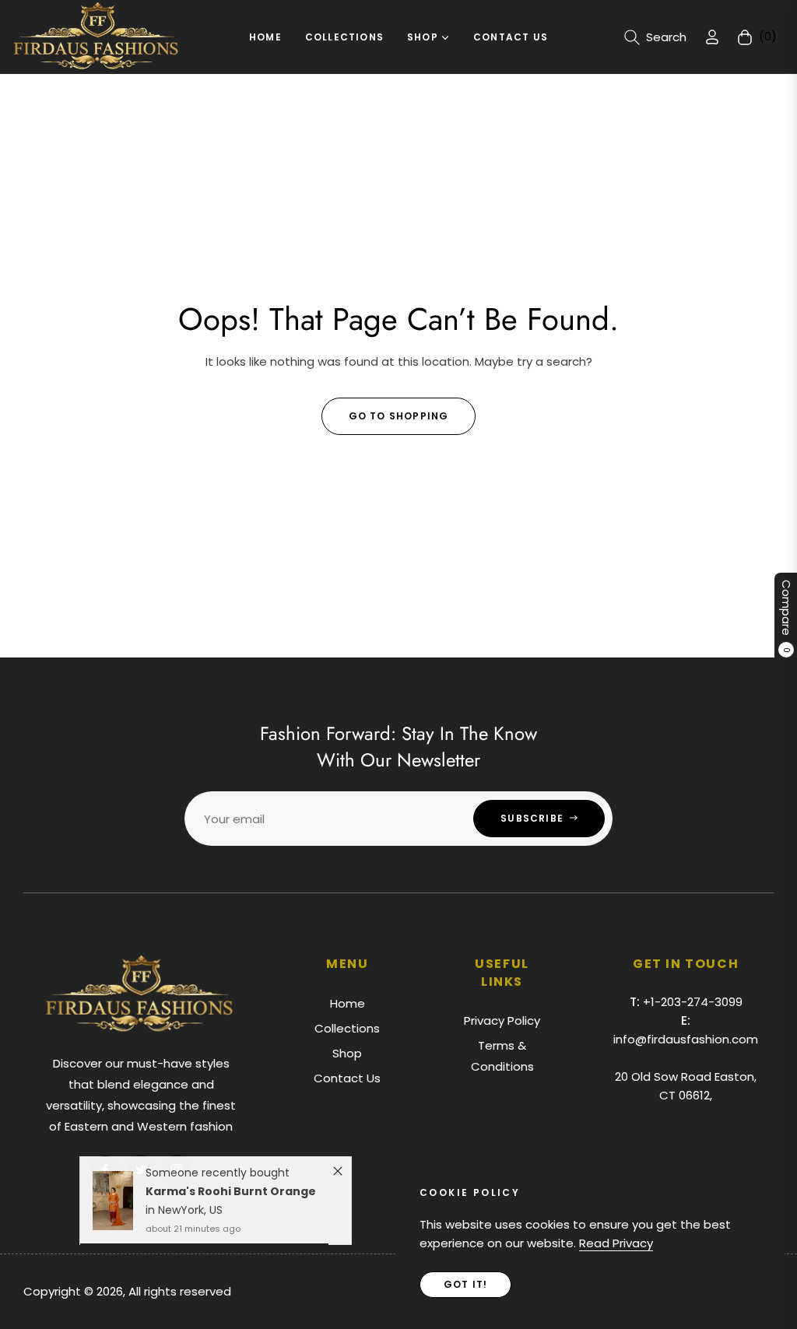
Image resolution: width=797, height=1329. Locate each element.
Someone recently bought (218, 1177)
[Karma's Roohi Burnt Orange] (112, 1205)
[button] (655, 37)
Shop (347, 1053)
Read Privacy (616, 1243)
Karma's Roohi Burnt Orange (231, 1196)
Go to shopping (399, 416)
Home (347, 1003)
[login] (712, 37)
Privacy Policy (502, 1020)
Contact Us (347, 1078)
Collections (347, 1028)
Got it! (465, 1284)
